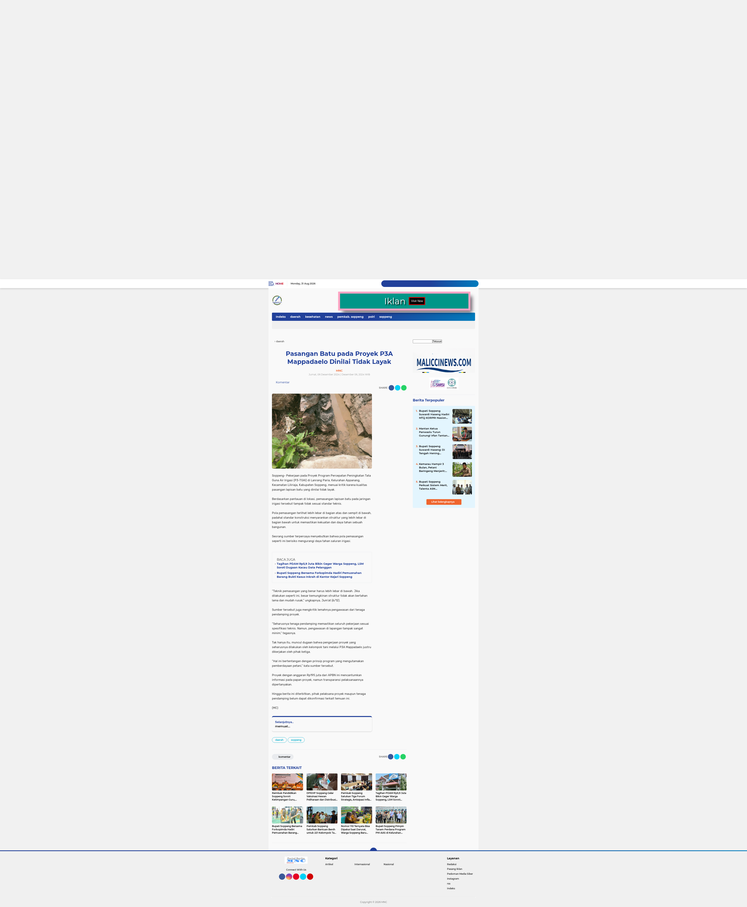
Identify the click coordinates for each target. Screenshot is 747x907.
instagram (453, 878)
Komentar (282, 382)
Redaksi (451, 864)
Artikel (329, 864)
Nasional (389, 864)
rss (448, 883)
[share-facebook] (391, 388)
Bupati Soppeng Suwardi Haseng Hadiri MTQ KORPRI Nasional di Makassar (434, 414)
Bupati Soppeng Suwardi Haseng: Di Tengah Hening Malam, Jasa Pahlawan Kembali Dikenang (434, 450)
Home (279, 283)
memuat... (282, 726)
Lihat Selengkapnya (443, 501)
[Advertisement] (116, 15)
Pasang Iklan (454, 868)
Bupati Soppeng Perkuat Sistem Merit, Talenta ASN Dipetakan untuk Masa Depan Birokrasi (434, 485)
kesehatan (312, 316)
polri (371, 316)
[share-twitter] (397, 388)
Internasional (362, 864)
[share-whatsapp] (404, 388)
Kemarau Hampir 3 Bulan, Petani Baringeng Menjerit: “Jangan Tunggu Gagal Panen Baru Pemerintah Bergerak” (434, 467)
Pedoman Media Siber (460, 873)
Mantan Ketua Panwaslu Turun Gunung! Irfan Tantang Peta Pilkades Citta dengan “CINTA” (434, 432)
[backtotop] (373, 851)
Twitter (305, 881)
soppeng (385, 316)
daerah (295, 316)
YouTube (312, 881)
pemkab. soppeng (350, 316)
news (329, 316)
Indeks (281, 316)
